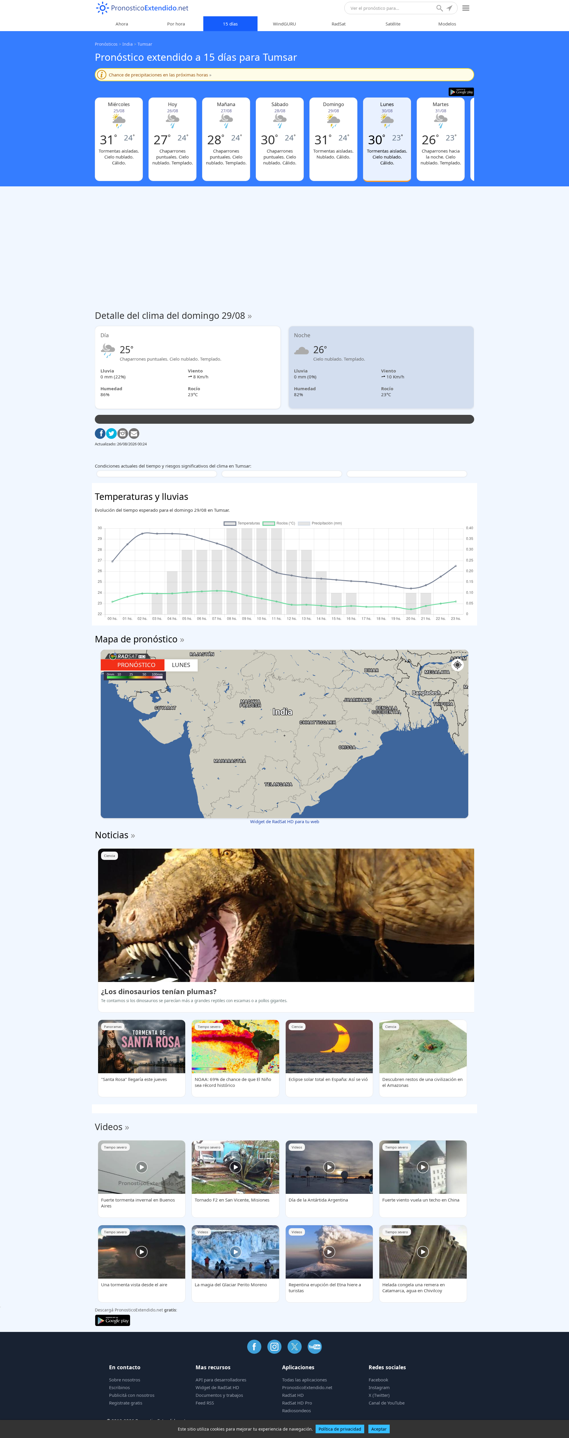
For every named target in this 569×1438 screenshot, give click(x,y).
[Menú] (466, 8)
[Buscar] (440, 9)
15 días (230, 24)
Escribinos (119, 1387)
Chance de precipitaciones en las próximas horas (160, 75)
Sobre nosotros (124, 1380)
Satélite (393, 24)
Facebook (378, 1380)
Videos (108, 1127)
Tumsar (145, 44)
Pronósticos (106, 44)
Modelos (447, 24)
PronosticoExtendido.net (307, 1387)
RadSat (339, 24)
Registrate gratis (125, 1403)
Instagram (379, 1387)
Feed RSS (205, 1403)
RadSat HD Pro (297, 1403)
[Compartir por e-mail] (134, 433)
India (127, 44)
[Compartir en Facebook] (100, 433)
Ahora (122, 24)
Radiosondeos (296, 1410)
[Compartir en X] (111, 433)
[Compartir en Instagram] (122, 433)
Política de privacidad (340, 1429)
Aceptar (379, 1429)
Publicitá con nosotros (131, 1395)
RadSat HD (293, 1395)
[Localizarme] (450, 9)
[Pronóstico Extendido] (142, 8)
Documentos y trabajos (219, 1395)
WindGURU (284, 24)
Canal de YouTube (387, 1403)
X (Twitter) (379, 1395)
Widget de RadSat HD (217, 1387)
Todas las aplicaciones (304, 1380)
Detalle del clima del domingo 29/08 (173, 315)
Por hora (176, 24)
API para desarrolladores (221, 1380)
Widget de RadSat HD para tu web (284, 821)
